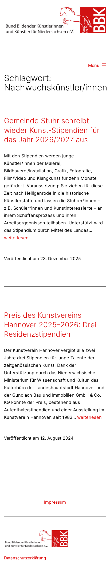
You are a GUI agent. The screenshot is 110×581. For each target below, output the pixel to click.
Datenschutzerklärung (25, 557)
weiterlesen (16, 237)
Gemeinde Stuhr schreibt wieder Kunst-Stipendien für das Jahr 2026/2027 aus (52, 130)
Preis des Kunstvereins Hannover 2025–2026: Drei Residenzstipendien (50, 325)
